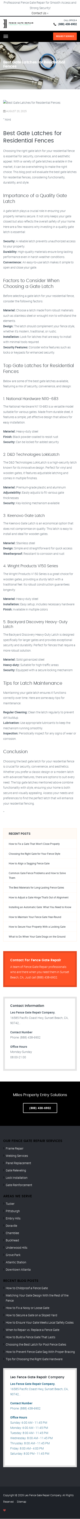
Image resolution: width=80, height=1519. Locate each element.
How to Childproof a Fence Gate (27, 1288)
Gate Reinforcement (19, 1185)
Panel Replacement (18, 1163)
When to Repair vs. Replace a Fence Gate (32, 1330)
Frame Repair (14, 1148)
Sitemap (21, 1501)
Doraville (11, 1226)
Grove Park (13, 1255)
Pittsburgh (13, 1211)
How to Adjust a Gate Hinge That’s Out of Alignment (38, 897)
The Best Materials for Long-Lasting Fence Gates (36, 887)
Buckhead (12, 1240)
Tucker (10, 1204)
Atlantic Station (16, 1262)
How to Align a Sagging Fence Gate (29, 863)
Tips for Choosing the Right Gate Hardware (34, 1359)
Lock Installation (17, 1178)
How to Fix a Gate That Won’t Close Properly (34, 844)
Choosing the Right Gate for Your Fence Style (34, 854)
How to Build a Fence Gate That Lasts (30, 1337)
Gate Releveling (16, 1170)
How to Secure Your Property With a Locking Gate (37, 927)
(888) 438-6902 (67, 24)
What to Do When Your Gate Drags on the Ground (37, 936)
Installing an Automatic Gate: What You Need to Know (40, 907)
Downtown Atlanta (18, 1269)
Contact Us (39, 13)
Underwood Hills (16, 1247)
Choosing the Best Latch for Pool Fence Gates (36, 1344)
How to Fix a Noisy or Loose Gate (27, 1308)
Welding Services (17, 1156)
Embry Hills (13, 1218)
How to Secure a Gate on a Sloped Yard (31, 1315)
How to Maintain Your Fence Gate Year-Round (35, 917)
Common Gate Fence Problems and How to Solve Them (37, 875)
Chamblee (12, 1233)
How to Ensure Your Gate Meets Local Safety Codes (40, 1322)
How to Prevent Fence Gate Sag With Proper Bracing (40, 1352)
